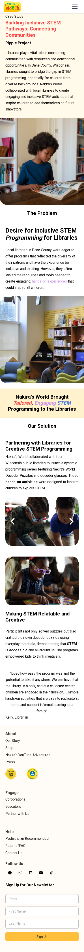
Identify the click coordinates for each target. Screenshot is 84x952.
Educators (13, 806)
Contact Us (13, 853)
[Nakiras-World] (12, 6)
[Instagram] (20, 872)
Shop (9, 748)
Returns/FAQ (15, 846)
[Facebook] (9, 872)
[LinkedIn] (30, 872)
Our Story (12, 740)
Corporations (15, 799)
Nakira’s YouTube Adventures (27, 755)
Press (10, 762)
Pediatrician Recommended (27, 838)
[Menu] (74, 6)
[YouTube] (41, 872)
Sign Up (42, 937)
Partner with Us (17, 814)
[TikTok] (51, 872)
